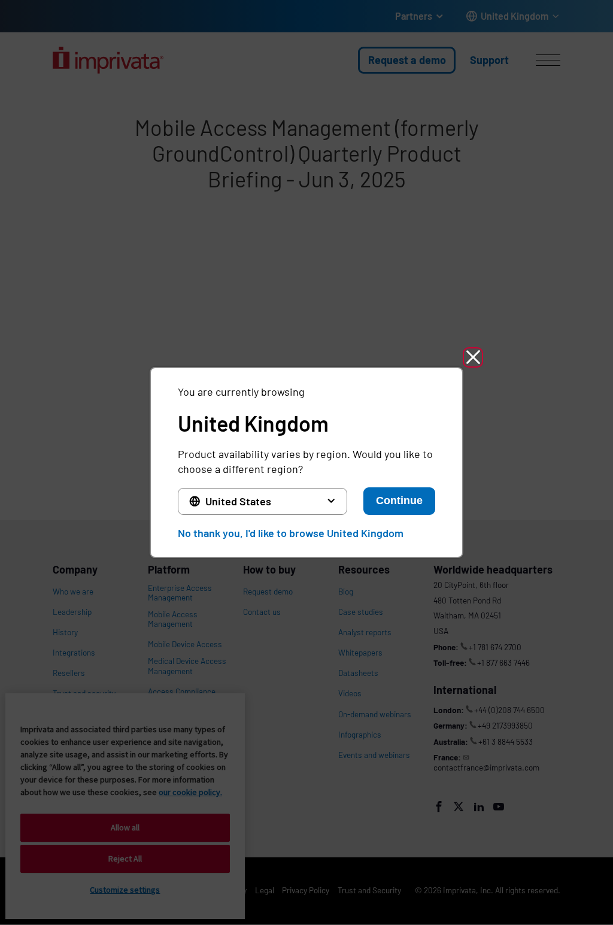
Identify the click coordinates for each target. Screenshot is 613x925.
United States (238, 501)
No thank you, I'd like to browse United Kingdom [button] (290, 532)
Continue (399, 501)
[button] (473, 357)
